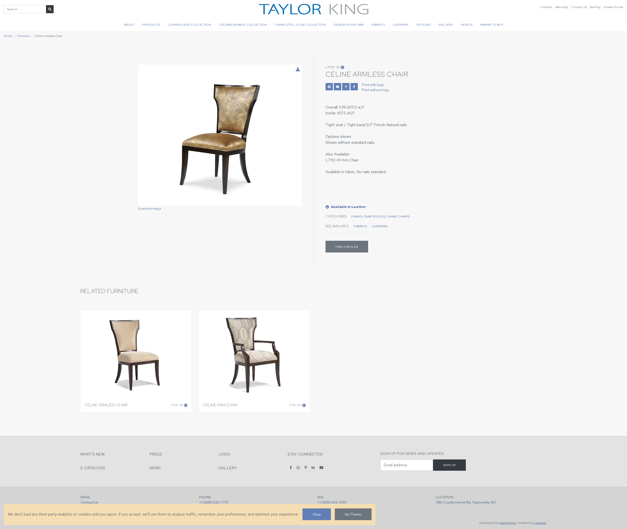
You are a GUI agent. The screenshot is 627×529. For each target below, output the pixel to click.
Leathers (400, 25)
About (129, 25)
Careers (546, 7)
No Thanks (353, 514)
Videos (466, 25)
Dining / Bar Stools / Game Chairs (380, 216)
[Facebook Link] (354, 86)
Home (8, 36)
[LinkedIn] (313, 467)
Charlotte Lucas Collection (300, 25)
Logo (224, 454)
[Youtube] (321, 467)
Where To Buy (492, 25)
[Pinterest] (305, 467)
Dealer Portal (613, 7)
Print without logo (375, 90)
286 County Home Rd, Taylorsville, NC (466, 502)
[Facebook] (291, 467)
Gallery (445, 25)
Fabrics (378, 25)
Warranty (561, 7)
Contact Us (579, 7)
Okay (317, 514)
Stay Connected (305, 454)
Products (151, 25)
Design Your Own (349, 25)
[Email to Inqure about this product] (337, 86)
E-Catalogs (92, 467)
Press (155, 454)
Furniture (23, 36)
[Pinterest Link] (346, 86)
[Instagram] (298, 467)
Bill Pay (595, 7)
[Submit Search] (50, 9)
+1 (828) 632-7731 (213, 502)
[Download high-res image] (298, 69)
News (155, 467)
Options (423, 25)
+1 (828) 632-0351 (332, 502)
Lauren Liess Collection (189, 25)
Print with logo (373, 85)
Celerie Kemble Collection (243, 25)
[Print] (329, 86)
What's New (92, 454)
